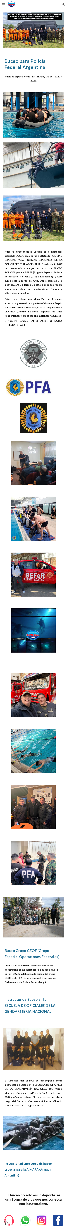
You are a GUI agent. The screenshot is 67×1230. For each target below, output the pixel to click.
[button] (3, 4)
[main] (33, 64)
